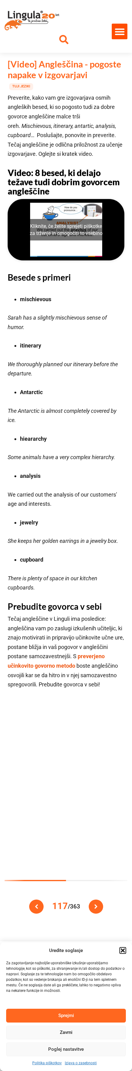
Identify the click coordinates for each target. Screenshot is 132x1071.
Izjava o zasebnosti (81, 1063)
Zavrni (66, 1032)
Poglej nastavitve (66, 1049)
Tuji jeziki (21, 86)
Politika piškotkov (47, 1063)
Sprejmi (66, 1015)
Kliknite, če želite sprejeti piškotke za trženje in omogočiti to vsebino (66, 229)
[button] (123, 950)
